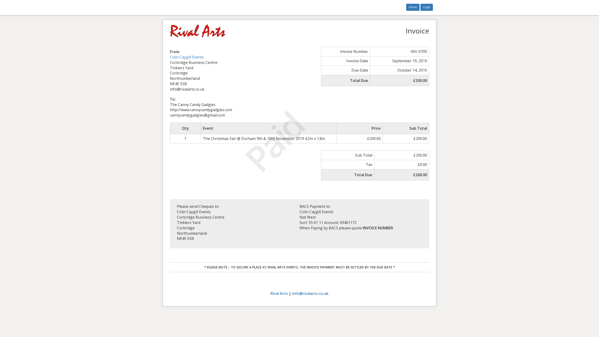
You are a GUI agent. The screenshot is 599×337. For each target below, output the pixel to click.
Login (426, 7)
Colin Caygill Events (187, 57)
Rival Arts (279, 293)
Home (413, 7)
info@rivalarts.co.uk (310, 293)
